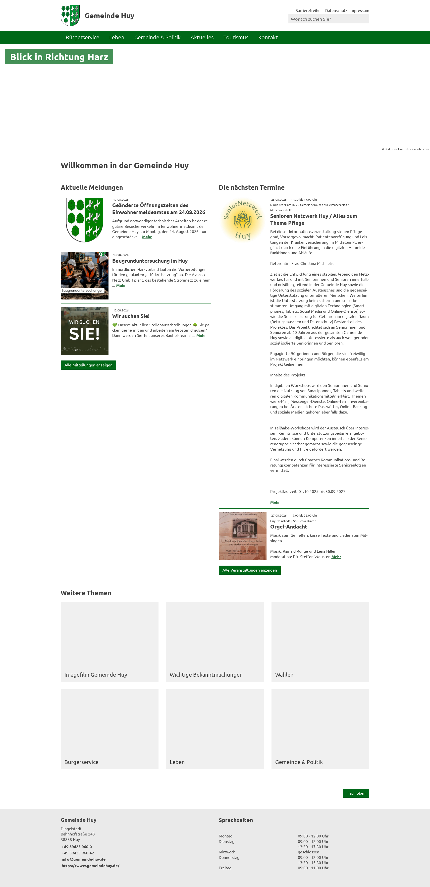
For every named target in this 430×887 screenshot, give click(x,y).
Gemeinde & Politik (157, 37)
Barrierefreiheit (309, 10)
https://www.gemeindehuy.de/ (90, 865)
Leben (116, 37)
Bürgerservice (82, 37)
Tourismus (235, 37)
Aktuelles (202, 37)
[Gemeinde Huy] (136, 842)
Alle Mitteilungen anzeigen (88, 364)
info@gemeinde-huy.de (83, 859)
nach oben (356, 792)
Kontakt (268, 37)
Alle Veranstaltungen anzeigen (249, 569)
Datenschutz (336, 10)
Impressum (359, 10)
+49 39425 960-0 (76, 846)
